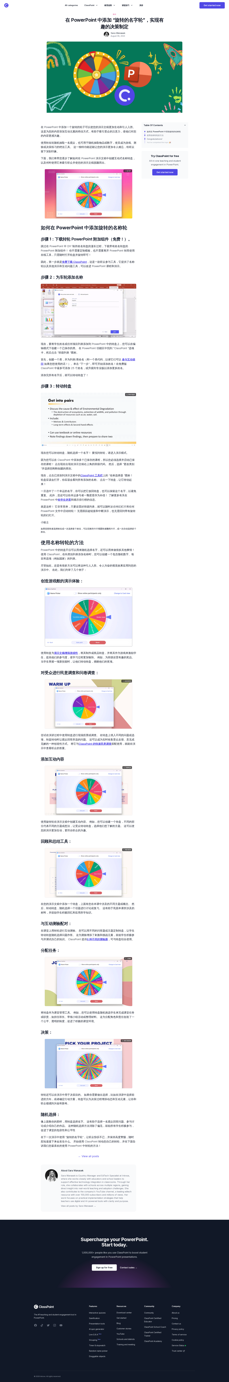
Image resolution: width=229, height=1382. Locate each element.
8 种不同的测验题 (97, 939)
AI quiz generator (96, 1329)
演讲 (141, 5)
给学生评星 (64, 499)
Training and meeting (126, 1344)
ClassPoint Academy (153, 1341)
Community (149, 1313)
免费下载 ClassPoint (74, 261)
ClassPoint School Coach (155, 1327)
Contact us (176, 1324)
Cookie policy (178, 1340)
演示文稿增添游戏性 (66, 653)
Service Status (178, 1345)
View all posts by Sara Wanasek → (78, 1206)
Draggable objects (97, 1356)
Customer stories (124, 1328)
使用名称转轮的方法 (155, 135)
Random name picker (98, 1351)
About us (175, 1313)
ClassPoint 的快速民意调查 (95, 743)
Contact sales (128, 1267)
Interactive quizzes (97, 1313)
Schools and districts (126, 1339)
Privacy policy (178, 1329)
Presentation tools (97, 1324)
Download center (124, 1312)
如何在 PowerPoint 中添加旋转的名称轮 (164, 131)
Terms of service (179, 1334)
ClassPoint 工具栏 (92, 475)
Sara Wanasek (75, 1170)
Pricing (175, 1318)
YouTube (120, 1334)
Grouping (95, 1340)
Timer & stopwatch (97, 1345)
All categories (71, 5)
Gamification (94, 1318)
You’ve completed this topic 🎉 (159, 142)
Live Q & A (95, 1334)
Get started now (212, 5)
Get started (121, 1318)
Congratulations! (154, 139)
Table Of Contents (153, 125)
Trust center (177, 1351)
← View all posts (88, 1156)
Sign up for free (104, 1267)
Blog (119, 1323)
